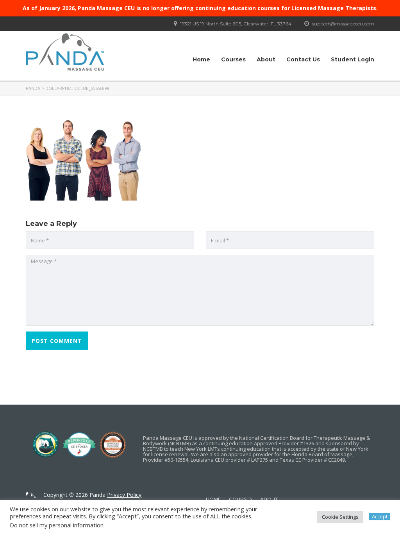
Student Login (352, 59)
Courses (233, 59)
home (213, 499)
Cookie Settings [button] (340, 516)
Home (201, 59)
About (266, 59)
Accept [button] (380, 516)
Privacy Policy (124, 494)
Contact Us (303, 59)
